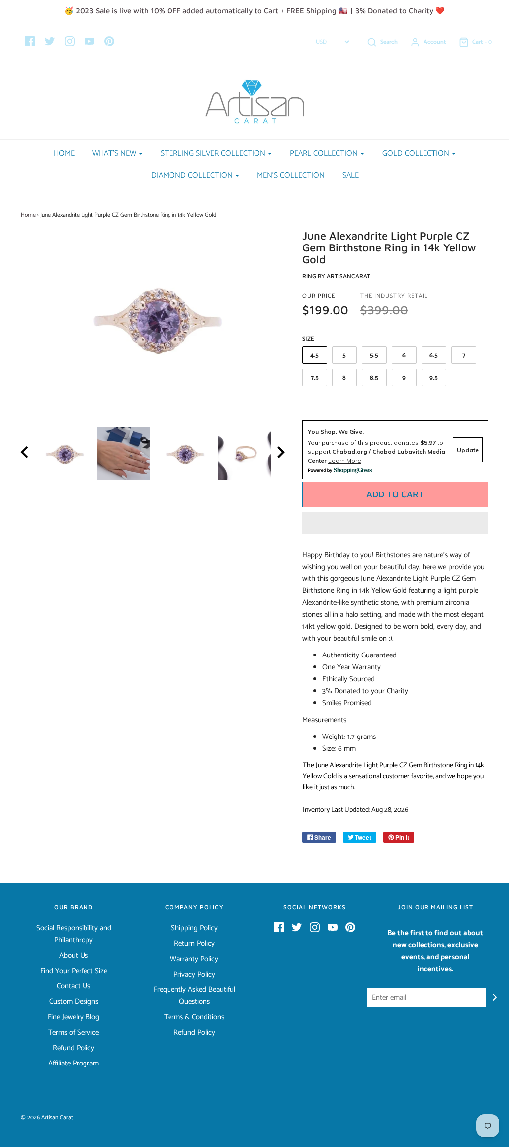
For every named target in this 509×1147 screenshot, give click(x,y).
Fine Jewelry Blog (73, 1017)
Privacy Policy (194, 975)
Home (64, 153)
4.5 (314, 355)
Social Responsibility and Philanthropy (73, 934)
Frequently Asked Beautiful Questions (194, 996)
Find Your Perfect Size (73, 971)
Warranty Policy (194, 959)
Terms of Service (73, 1033)
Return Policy (194, 944)
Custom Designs (73, 1002)
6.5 (433, 355)
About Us (73, 956)
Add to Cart (395, 494)
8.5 (374, 378)
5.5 (374, 355)
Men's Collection (291, 175)
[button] (395, 523)
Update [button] (468, 450)
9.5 (433, 378)
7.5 (315, 378)
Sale (350, 175)
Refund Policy (73, 1048)
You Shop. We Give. (336, 431)
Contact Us (73, 986)
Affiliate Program (73, 1063)
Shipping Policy (194, 928)
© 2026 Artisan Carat (47, 1117)
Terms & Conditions (194, 1017)
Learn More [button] (344, 460)
